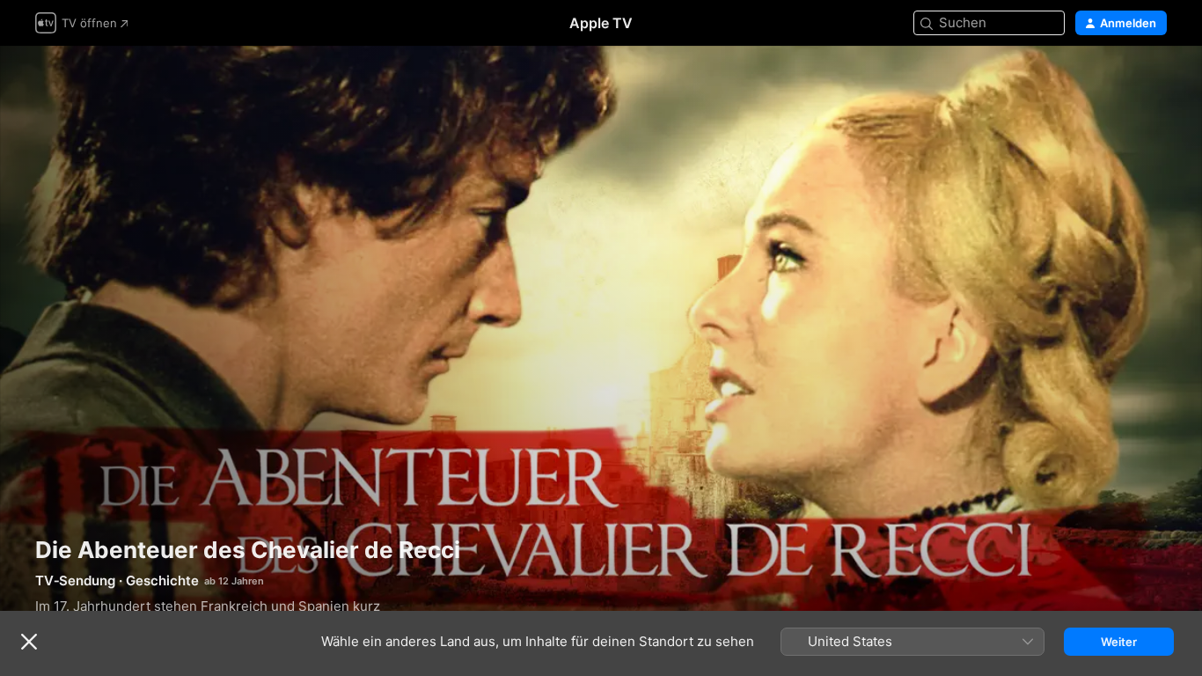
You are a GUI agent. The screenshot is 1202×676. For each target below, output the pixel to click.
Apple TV (601, 23)
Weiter (1119, 642)
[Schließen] (29, 642)
